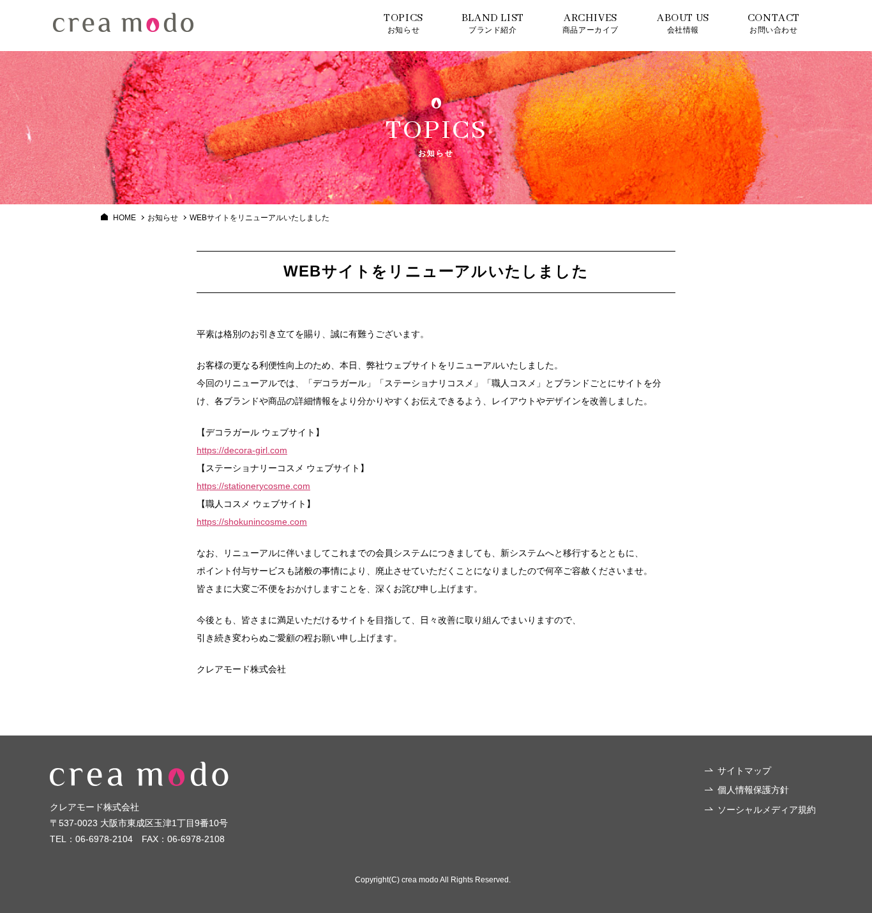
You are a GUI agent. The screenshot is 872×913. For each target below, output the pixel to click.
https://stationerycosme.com (253, 486)
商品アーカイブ (590, 22)
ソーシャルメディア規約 (767, 809)
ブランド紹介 (493, 22)
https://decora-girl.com (242, 450)
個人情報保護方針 (753, 790)
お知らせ (403, 22)
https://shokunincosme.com (252, 522)
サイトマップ (744, 771)
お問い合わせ (774, 22)
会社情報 (683, 22)
